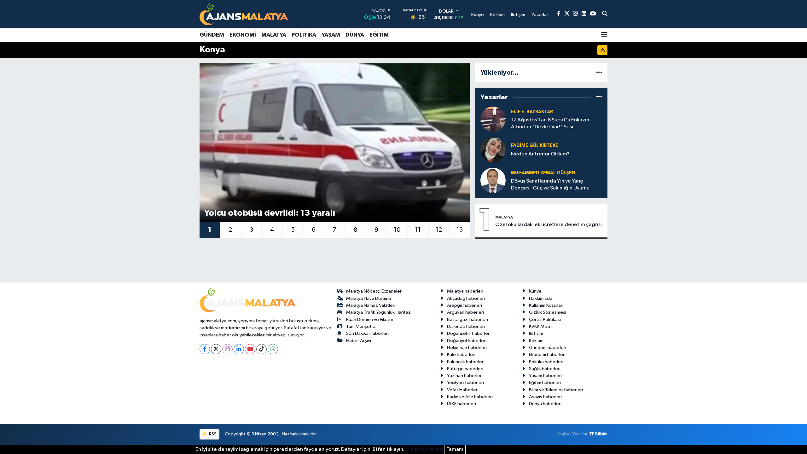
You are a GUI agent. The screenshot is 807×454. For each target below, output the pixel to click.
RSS (212, 434)
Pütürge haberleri (465, 368)
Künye (535, 291)
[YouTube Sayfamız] (593, 14)
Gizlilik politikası (424, 449)
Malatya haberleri (465, 291)
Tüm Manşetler (361, 326)
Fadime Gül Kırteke (534, 145)
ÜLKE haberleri (461, 403)
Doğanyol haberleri (466, 340)
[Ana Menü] (604, 35)
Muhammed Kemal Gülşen (543, 173)
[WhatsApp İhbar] (273, 349)
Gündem (212, 35)
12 (439, 230)
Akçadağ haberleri (466, 298)
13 (459, 230)
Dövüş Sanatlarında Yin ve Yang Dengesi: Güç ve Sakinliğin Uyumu (550, 184)
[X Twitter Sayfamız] (567, 14)
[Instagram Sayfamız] (575, 14)
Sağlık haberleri (544, 368)
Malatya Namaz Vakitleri (370, 305)
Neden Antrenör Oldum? (540, 154)
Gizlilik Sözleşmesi (547, 312)
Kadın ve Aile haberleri (470, 396)
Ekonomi (242, 35)
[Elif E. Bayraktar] (493, 119)
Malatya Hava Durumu (368, 298)
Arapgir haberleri (464, 305)
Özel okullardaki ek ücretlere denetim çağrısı (548, 224)
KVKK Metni (541, 326)
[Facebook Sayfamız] (558, 14)
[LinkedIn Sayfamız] (584, 14)
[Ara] (604, 14)
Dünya (354, 35)
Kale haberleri (461, 354)
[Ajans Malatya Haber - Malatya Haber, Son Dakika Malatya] (244, 14)
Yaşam (331, 35)
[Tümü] (599, 72)
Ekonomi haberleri (547, 354)
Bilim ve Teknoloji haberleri (556, 389)
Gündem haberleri (547, 347)
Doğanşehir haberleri (469, 333)
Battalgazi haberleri (467, 319)
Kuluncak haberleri (466, 361)
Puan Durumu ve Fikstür (369, 319)
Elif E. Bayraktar (532, 111)
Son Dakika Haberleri (367, 333)
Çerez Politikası (545, 319)
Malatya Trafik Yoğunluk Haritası (378, 312)
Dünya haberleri (545, 403)
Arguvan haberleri (465, 312)
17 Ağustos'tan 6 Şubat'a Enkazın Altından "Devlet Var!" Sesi (550, 123)
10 (397, 230)
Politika (304, 35)
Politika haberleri (546, 361)
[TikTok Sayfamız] (261, 349)
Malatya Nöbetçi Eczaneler (374, 291)
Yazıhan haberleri (465, 375)
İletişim (536, 333)
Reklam (536, 340)
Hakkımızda (540, 298)
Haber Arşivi (358, 340)
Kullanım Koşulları (546, 305)
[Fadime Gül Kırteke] (493, 149)
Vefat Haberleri (463, 389)
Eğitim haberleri (545, 382)
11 (418, 230)
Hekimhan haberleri (467, 347)
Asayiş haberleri (545, 396)
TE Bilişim (598, 434)
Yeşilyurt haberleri (465, 382)
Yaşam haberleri (545, 375)
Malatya (273, 35)
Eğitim (379, 35)
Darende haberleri (466, 326)
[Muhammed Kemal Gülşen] (493, 180)
